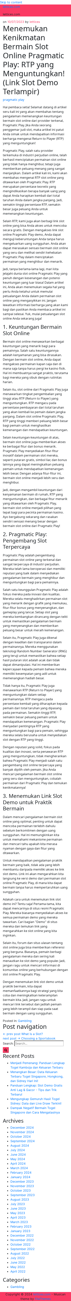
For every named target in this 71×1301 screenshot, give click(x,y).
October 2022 (20, 1244)
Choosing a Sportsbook (29, 1038)
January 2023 (20, 1231)
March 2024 (19, 1168)
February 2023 (20, 1226)
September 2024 (22, 1141)
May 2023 (17, 1213)
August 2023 (19, 1199)
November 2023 (22, 1186)
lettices (35, 22)
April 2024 (18, 1163)
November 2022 (22, 1240)
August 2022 (19, 1253)
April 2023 (18, 1217)
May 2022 (17, 1267)
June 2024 (18, 1154)
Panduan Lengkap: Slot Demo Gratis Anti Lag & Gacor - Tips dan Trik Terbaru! (36, 1090)
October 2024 (20, 1136)
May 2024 (17, 1159)
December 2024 (22, 1127)
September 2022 (22, 1249)
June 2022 (18, 1262)
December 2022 (22, 1235)
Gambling (25, 1021)
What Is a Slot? (23, 1034)
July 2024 (17, 1150)
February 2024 (20, 1172)
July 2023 (17, 1204)
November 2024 (22, 1132)
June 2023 (18, 1208)
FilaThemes (43, 1299)
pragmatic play (13, 100)
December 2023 (22, 1181)
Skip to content (11, 2)
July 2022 (17, 1258)
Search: (8, 1043)
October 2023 (20, 1190)
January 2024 (20, 1177)
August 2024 (19, 1145)
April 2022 (18, 1271)
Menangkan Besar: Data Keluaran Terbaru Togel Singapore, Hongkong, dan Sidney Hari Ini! (36, 1076)
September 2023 (22, 1195)
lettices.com (11, 7)
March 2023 (19, 1222)
